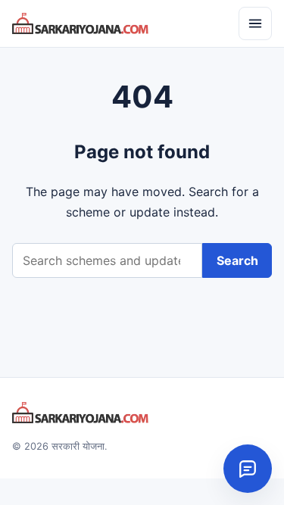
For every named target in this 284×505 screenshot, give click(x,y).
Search (237, 260)
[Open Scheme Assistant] (247, 468)
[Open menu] (255, 23)
